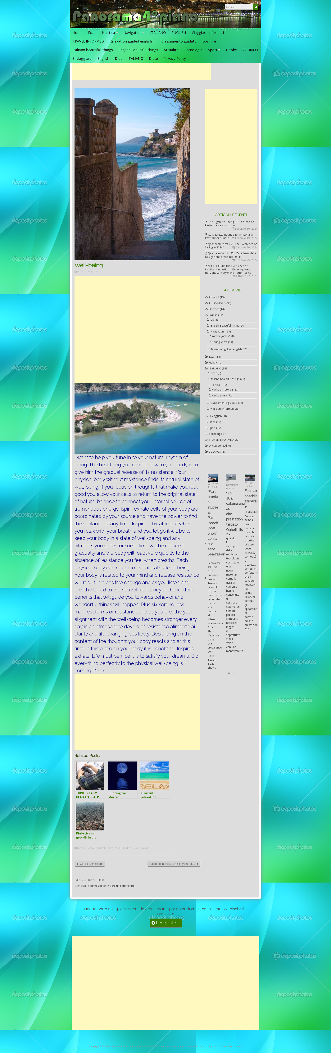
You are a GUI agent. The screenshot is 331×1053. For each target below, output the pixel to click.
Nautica (108, 32)
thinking (145, 848)
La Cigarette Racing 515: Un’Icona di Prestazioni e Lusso (229, 236)
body (110, 848)
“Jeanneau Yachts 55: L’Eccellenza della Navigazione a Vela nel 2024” (230, 255)
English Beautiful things (138, 49)
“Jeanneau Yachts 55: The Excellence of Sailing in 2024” (231, 245)
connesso (96, 886)
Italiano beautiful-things (93, 49)
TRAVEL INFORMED (88, 41)
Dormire (209, 41)
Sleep (212, 422)
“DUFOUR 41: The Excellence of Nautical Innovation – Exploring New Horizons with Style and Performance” (228, 269)
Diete (153, 58)
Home (77, 32)
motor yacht (220, 336)
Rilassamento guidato (179, 41)
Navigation (133, 32)
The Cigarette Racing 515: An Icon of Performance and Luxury (229, 223)
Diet (118, 58)
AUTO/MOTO (217, 303)
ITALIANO (158, 32)
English (103, 58)
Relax (136, 848)
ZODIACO (250, 49)
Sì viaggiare (82, 58)
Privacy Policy (175, 58)
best (102, 848)
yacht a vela (219, 395)
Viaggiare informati (208, 32)
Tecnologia (193, 49)
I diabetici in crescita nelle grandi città (172, 863)
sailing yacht (219, 342)
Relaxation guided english (131, 41)
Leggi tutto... (167, 922)
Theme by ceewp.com (170, 1046)
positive (126, 848)
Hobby (231, 49)
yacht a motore (221, 389)
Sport (212, 49)
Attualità (171, 49)
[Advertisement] (141, 71)
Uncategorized (218, 445)
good (117, 848)
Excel (92, 32)
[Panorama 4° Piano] (135, 24)
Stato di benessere (91, 863)
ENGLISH (179, 32)
